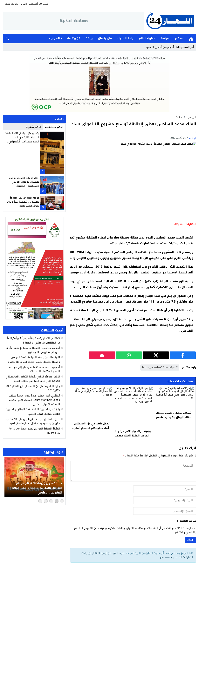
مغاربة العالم (147, 38)
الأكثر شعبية (33, 127)
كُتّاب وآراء (55, 38)
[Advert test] (34, 268)
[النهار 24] (170, 21)
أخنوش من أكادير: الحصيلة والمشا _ (154, 47)
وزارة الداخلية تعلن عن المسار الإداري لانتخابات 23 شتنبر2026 (33, 388)
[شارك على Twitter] (156, 355)
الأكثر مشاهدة (54, 127)
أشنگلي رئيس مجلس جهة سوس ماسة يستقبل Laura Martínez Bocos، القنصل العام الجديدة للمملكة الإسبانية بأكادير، (34, 400)
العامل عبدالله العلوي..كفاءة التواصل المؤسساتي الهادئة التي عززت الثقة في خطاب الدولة (32, 378)
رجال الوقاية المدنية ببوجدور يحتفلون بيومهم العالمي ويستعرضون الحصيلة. (23, 181)
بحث (7, 38)
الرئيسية (191, 38)
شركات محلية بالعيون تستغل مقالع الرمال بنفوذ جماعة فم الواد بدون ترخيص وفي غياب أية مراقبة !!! (173, 419)
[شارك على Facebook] (183, 355)
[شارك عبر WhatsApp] (129, 355)
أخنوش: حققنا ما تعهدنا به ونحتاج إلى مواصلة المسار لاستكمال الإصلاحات (34, 369)
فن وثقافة (73, 38)
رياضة (89, 38)
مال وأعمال (105, 38)
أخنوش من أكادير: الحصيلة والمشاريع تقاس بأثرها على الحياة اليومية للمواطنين (33, 350)
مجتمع (178, 38)
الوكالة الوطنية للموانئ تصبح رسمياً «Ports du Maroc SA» (34, 430)
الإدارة (192, 137)
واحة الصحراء (125, 38)
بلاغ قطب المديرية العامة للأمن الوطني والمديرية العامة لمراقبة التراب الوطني (33, 411)
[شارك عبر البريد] (102, 355)
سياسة (165, 38)
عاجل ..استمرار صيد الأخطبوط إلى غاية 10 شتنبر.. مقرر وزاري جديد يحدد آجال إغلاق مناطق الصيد (33, 421)
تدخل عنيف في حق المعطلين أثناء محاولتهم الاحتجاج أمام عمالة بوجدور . (91, 428)
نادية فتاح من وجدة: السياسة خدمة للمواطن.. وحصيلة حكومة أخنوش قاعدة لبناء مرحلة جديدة (34, 359)
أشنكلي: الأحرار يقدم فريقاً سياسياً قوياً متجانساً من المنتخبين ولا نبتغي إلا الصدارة (33, 340)
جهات (179, 117)
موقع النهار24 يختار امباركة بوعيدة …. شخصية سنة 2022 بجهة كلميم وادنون (23, 201)
